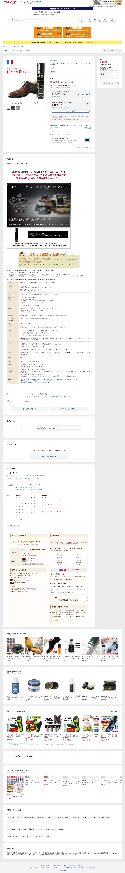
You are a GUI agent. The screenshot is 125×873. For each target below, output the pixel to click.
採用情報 (73, 867)
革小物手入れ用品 (104, 817)
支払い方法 (9, 479)
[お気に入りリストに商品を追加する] (117, 83)
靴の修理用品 (41, 817)
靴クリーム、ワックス (89, 817)
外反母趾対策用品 (29, 817)
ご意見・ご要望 (93, 867)
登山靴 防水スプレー (14, 836)
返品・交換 (27, 479)
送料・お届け (18, 479)
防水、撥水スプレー (66, 396)
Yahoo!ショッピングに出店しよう (107, 6)
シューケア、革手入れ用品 (50, 396)
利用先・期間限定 (64, 107)
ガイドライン (61, 867)
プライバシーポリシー (33, 867)
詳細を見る (88, 128)
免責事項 (68, 867)
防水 (22, 47)
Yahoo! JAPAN (92, 6)
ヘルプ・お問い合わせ (82, 867)
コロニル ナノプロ (28, 836)
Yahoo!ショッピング (46, 865)
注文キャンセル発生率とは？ (36, 489)
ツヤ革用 (16, 47)
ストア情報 (36, 479)
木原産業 (31, 829)
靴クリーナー (76, 817)
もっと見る (114, 711)
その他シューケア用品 (63, 817)
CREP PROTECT (51, 829)
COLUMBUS (11, 829)
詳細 (87, 116)
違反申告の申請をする (84, 147)
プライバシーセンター (46, 867)
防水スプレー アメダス (42, 836)
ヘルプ (120, 6)
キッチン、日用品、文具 (34, 396)
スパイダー (40, 829)
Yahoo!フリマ (81, 865)
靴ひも (19, 817)
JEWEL (61, 829)
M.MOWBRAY (22, 829)
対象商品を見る (72, 85)
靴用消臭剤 (51, 817)
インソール (11, 817)
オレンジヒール (7, 47)
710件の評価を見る (20, 489)
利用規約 (55, 867)
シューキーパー (12, 822)
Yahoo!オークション (69, 865)
